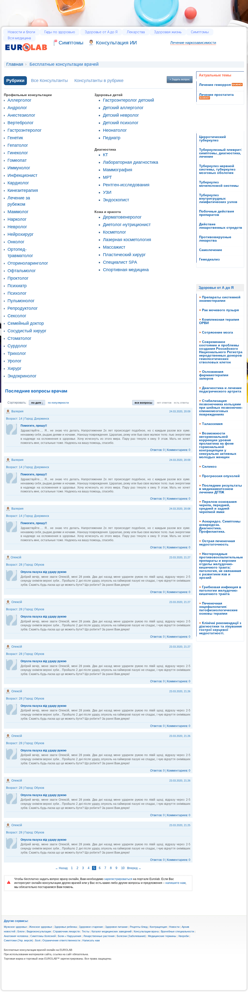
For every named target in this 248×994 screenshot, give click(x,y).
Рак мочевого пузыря (220, 310)
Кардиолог (18, 182)
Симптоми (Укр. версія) (18, 940)
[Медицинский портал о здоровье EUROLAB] (26, 54)
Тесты (85, 931)
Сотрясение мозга (217, 332)
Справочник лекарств (66, 931)
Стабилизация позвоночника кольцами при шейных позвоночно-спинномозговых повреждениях (221, 407)
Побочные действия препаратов (216, 213)
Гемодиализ (209, 259)
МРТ (107, 177)
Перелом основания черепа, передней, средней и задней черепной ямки (218, 507)
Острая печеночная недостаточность (217, 542)
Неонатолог (115, 130)
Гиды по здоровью (59, 32)
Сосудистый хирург (27, 330)
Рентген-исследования (126, 184)
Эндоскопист (116, 199)
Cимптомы (71, 42)
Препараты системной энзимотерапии (219, 298)
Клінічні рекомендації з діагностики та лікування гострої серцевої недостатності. (220, 628)
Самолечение (210, 250)
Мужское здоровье (15, 926)
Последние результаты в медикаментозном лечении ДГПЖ (220, 488)
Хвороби (183, 936)
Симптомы (200, 32)
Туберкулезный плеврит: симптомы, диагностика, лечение (220, 153)
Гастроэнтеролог (25, 130)
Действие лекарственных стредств (220, 225)
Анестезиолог (21, 115)
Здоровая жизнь (168, 32)
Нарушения (74, 936)
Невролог (17, 226)
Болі (37, 940)
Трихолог (17, 353)
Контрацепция (158, 926)
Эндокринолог (22, 376)
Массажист (114, 247)
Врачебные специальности (177, 931)
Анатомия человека (16, 936)
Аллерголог (19, 100)
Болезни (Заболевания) (131, 936)
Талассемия (212, 424)
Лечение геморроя (215, 85)
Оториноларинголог (28, 263)
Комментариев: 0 (178, 450)
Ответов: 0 (157, 450)
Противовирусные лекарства (215, 238)
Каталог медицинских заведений (112, 931)
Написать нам (91, 940)
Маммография (117, 169)
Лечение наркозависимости (193, 43)
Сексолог (17, 315)
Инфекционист (22, 175)
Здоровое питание (116, 926)
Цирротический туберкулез (212, 138)
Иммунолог (19, 167)
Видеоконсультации (39, 931)
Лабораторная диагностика (130, 162)
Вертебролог (21, 122)
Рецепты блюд (138, 926)
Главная (14, 64)
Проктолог (18, 278)
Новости (174, 926)
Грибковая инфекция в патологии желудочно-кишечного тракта (220, 590)
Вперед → (134, 868)
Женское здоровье (40, 926)
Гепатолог (18, 145)
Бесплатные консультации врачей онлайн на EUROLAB (38, 949)
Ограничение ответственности (61, 940)
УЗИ (107, 192)
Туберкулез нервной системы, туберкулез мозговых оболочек (217, 169)
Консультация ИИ (116, 42)
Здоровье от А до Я (101, 32)
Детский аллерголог (123, 107)
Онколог (16, 241)
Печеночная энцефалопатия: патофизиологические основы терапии (218, 608)
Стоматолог (19, 338)
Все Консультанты (49, 80)
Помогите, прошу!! (34, 425)
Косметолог (114, 232)
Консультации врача (146, 931)
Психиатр (17, 285)
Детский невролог (121, 115)
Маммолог (18, 211)
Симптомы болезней (43, 936)
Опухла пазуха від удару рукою (43, 572)
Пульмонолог (21, 300)
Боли (61, 936)
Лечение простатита (216, 95)
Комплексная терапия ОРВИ (219, 321)
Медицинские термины (162, 936)
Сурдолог (17, 345)
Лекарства (136, 32)
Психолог (17, 293)
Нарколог (17, 219)
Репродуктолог (23, 308)
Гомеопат (17, 160)
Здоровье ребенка (65, 926)
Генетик (15, 137)
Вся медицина (19, 38)
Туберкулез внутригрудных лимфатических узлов (218, 198)
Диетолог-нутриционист (127, 224)
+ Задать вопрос (180, 79)
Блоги (20, 931)
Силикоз (209, 466)
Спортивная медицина (126, 269)
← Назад (61, 868)
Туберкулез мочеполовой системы (219, 183)
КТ (105, 154)
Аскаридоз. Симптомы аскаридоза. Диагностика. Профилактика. (219, 526)
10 (122, 868)
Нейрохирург (21, 234)
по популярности (58, 402)
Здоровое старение (91, 926)
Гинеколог (18, 152)
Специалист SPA (120, 262)
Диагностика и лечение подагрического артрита (220, 389)
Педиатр (111, 137)
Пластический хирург (124, 254)
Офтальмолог (22, 270)
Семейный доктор (26, 323)
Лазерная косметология (127, 239)
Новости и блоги (21, 32)
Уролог (15, 360)
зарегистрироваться (118, 879)
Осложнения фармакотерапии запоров (213, 375)
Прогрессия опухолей (221, 476)
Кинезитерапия (23, 190)
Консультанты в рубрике (99, 80)
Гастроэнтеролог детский (128, 100)
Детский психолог (121, 122)
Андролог (17, 107)
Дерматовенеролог (122, 217)
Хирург (15, 368)
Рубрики (15, 80)
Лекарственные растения (99, 936)
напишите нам (175, 883)
